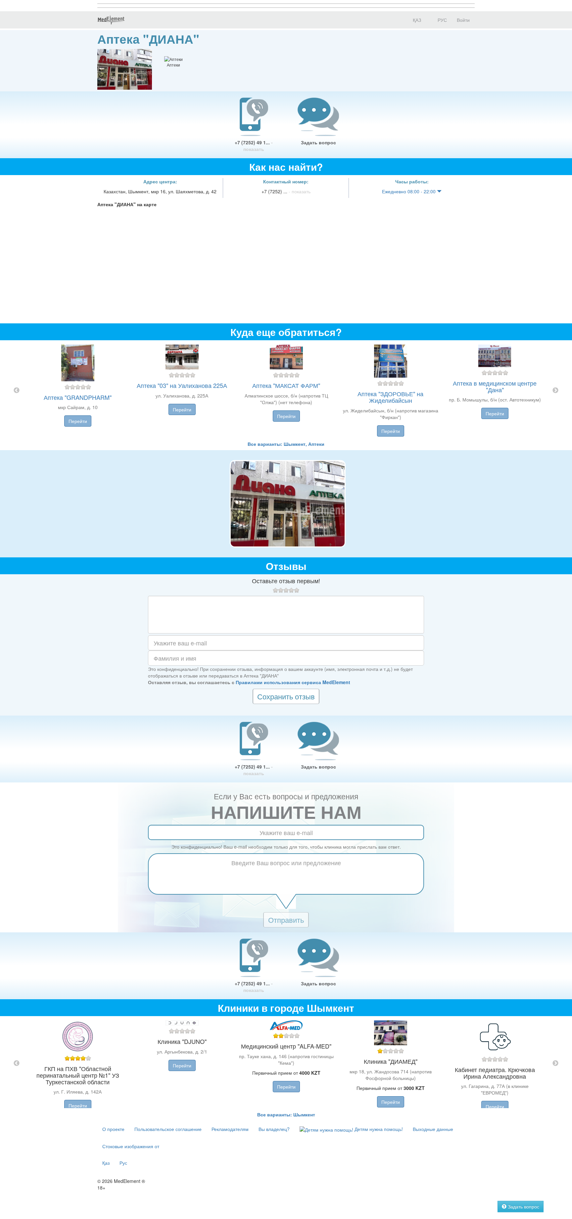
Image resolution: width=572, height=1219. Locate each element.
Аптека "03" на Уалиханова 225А (182, 385)
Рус (123, 1162)
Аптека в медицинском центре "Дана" (495, 386)
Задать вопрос (318, 142)
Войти (463, 20)
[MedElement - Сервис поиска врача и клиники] (110, 20)
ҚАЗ (416, 20)
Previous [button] (16, 390)
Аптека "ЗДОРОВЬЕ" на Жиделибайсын (390, 396)
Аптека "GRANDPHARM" (78, 397)
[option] (286, 390)
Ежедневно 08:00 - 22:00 (409, 191)
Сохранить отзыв (286, 696)
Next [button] (555, 390)
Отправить (286, 919)
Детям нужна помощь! (378, 1129)
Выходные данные (433, 1129)
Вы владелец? (274, 1129)
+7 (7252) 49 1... (254, 145)
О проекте (113, 1129)
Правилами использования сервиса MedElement (293, 682)
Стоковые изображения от (130, 1146)
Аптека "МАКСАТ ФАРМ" (286, 385)
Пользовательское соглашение (168, 1129)
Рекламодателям (230, 1129)
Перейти (78, 421)
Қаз (106, 1162)
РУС (441, 20)
